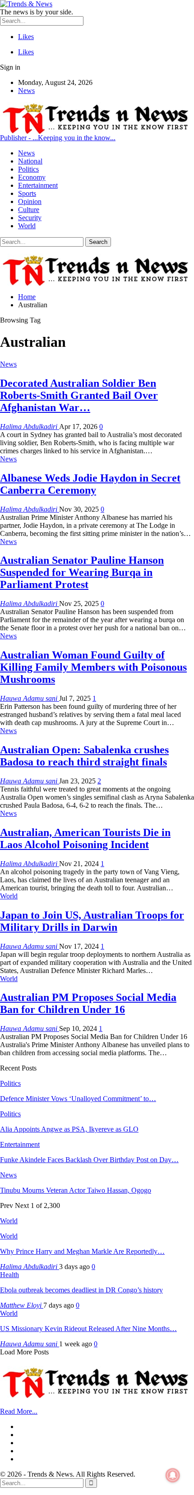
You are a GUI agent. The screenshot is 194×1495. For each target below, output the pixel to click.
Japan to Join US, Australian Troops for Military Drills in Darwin (92, 921)
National (30, 161)
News (26, 90)
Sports (27, 193)
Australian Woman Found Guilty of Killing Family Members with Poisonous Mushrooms (93, 667)
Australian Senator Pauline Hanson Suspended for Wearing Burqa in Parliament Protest (82, 572)
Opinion (30, 201)
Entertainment (38, 185)
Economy (32, 177)
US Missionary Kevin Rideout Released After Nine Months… (88, 1328)
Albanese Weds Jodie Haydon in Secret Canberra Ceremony (90, 484)
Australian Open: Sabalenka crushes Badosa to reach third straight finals (84, 756)
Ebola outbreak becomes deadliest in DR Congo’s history (81, 1290)
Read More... (18, 1411)
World (27, 226)
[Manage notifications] (173, 1475)
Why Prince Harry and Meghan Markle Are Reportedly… (82, 1251)
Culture (28, 209)
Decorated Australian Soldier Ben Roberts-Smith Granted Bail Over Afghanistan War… (79, 395)
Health (9, 1274)
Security (30, 217)
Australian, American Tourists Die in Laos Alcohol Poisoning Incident (85, 838)
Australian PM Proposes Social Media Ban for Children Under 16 (88, 1003)
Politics (28, 169)
